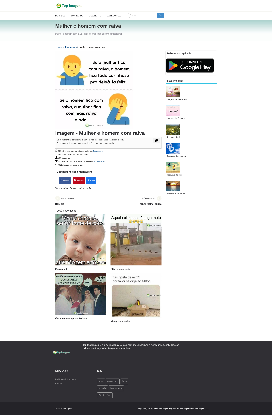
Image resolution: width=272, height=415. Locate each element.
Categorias (114, 16)
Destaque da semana (176, 156)
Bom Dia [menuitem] (60, 16)
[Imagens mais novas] (173, 186)
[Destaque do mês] (173, 167)
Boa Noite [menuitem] (95, 16)
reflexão (102, 388)
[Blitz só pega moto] (136, 239)
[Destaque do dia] (173, 129)
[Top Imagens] (69, 6)
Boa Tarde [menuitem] (77, 16)
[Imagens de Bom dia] (173, 110)
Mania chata (61, 269)
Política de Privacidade (65, 379)
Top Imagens (98, 151)
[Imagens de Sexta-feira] (173, 91)
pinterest (79, 181)
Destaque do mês (174, 175)
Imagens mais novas (175, 194)
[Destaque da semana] (173, 148)
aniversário (112, 381)
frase (124, 381)
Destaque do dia (173, 137)
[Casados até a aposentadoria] (80, 294)
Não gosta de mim (120, 321)
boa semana (116, 388)
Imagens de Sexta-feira (176, 99)
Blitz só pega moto (120, 269)
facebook (66, 181)
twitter (92, 181)
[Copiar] (156, 140)
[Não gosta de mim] (136, 295)
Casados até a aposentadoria (71, 318)
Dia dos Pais (104, 395)
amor (101, 381)
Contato (58, 383)
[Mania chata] (80, 239)
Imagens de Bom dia (175, 118)
